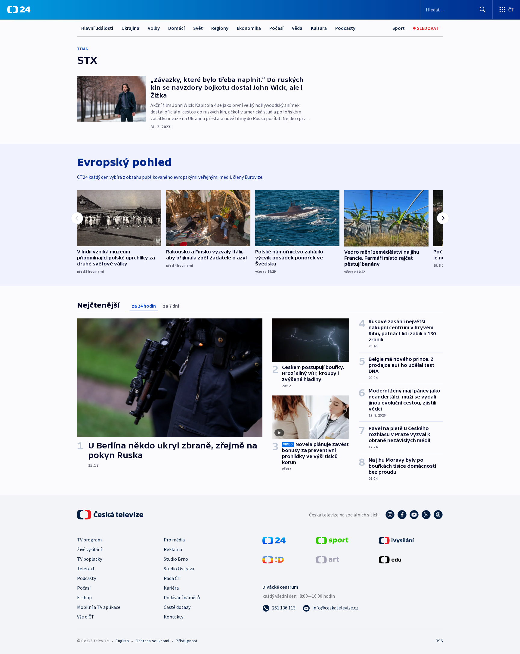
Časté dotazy (177, 607)
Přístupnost (186, 640)
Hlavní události (97, 28)
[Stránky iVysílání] (396, 540)
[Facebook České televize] (402, 514)
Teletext (86, 569)
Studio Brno (176, 559)
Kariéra (171, 588)
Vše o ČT (85, 617)
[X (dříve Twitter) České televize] (426, 514)
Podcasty (345, 28)
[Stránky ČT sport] (332, 540)
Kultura (319, 28)
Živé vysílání (89, 549)
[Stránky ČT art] (327, 559)
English (122, 640)
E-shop (84, 597)
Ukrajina (130, 28)
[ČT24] (18, 9)
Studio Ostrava (179, 569)
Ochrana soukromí (152, 640)
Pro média (174, 540)
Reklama (173, 549)
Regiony (219, 28)
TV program (89, 540)
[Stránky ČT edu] (390, 559)
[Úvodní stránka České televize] (110, 514)
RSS (439, 640)
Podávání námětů (182, 597)
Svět (198, 28)
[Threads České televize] (438, 514)
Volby (154, 28)
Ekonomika (249, 28)
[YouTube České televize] (414, 514)
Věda (297, 28)
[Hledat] (482, 9)
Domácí (176, 28)
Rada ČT (172, 578)
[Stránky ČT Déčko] (273, 559)
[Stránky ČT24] (274, 540)
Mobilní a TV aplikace (98, 607)
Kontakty (173, 617)
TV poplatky (89, 559)
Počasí (276, 28)
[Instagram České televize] (390, 514)
